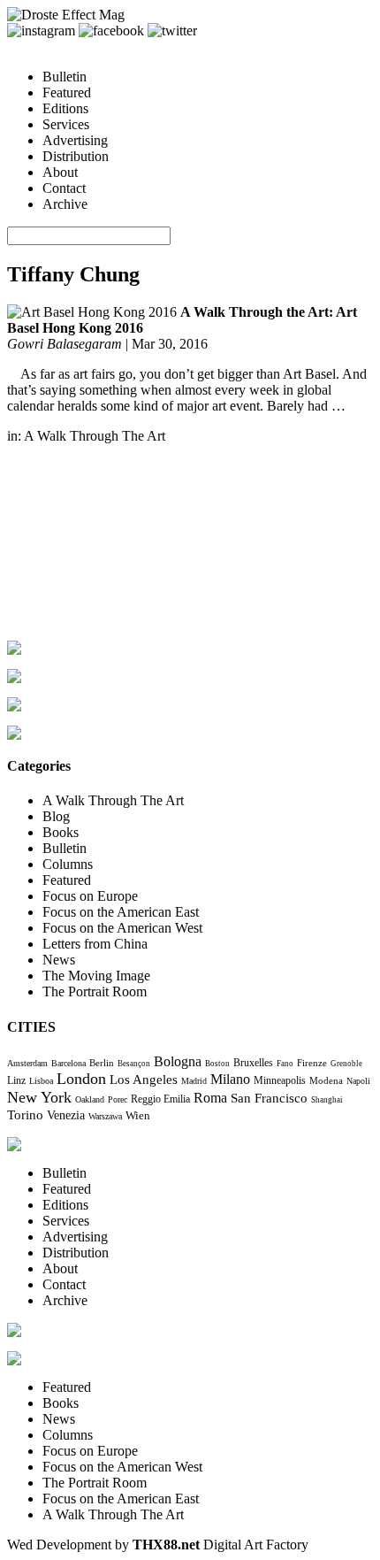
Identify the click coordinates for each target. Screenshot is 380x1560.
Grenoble (346, 1063)
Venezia (66, 1115)
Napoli (358, 1081)
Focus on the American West (122, 927)
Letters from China (95, 943)
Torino (25, 1114)
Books (60, 832)
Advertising (75, 140)
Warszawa (105, 1116)
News (58, 959)
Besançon (134, 1063)
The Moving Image (96, 975)
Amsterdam (27, 1063)
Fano (285, 1063)
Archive (64, 203)
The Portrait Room (94, 991)
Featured (66, 92)
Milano (230, 1079)
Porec (117, 1099)
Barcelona (68, 1063)
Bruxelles (253, 1063)
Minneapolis (280, 1080)
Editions (65, 108)
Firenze (312, 1062)
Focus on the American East (120, 911)
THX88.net (166, 1544)
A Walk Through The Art (94, 435)
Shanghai (327, 1099)
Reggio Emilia (160, 1099)
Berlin (101, 1062)
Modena (326, 1080)
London (81, 1078)
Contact (64, 188)
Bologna (177, 1061)
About (60, 172)
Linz (16, 1081)
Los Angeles (144, 1079)
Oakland (89, 1099)
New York (39, 1097)
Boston (217, 1063)
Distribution (75, 156)
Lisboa (41, 1081)
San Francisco (269, 1098)
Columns (67, 864)
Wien (137, 1115)
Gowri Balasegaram (64, 343)
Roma (210, 1097)
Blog (56, 816)
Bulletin (64, 76)
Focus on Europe (90, 895)
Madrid (194, 1081)
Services (65, 124)
